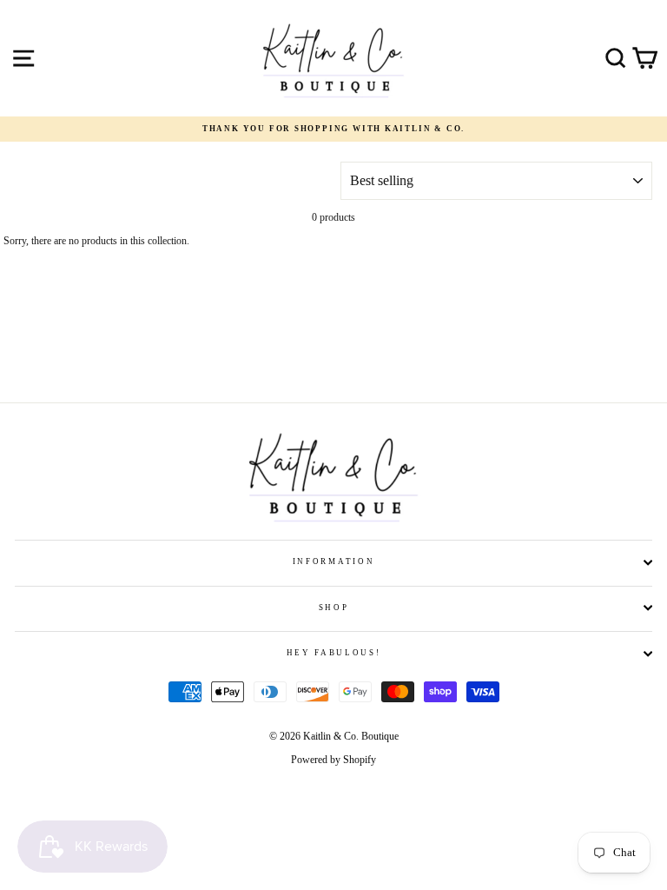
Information (333, 561)
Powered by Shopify (333, 760)
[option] (333, 129)
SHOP (334, 607)
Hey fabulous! (334, 652)
